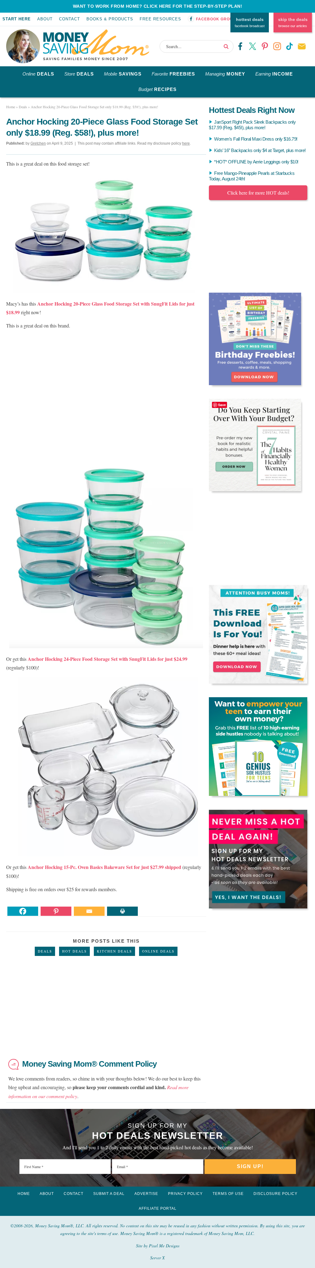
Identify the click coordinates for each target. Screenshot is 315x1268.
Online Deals (158, 951)
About (45, 19)
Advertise (146, 1194)
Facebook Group (216, 19)
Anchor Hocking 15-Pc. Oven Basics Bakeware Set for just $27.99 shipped (105, 867)
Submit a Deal (109, 1194)
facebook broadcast (250, 22)
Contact (69, 19)
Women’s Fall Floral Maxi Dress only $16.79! (255, 139)
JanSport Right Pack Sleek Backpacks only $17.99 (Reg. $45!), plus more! (252, 124)
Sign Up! (250, 1166)
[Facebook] (23, 911)
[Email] (89, 911)
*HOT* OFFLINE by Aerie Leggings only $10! (256, 161)
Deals (45, 951)
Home (24, 1194)
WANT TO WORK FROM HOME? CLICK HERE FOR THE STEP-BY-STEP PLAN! (157, 6)
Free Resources (160, 19)
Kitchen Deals (114, 951)
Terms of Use (228, 1194)
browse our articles (293, 22)
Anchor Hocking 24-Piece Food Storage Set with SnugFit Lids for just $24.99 (107, 658)
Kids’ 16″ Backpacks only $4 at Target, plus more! (260, 150)
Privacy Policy (185, 1194)
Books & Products (109, 19)
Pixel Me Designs (164, 1246)
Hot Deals (74, 951)
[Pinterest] (56, 911)
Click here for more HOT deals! (258, 192)
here (186, 143)
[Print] (122, 911)
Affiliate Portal (158, 1208)
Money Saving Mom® (96, 44)
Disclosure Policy (275, 1194)
